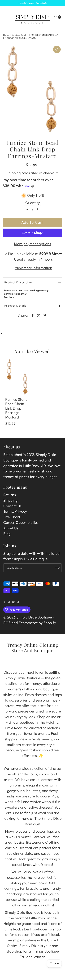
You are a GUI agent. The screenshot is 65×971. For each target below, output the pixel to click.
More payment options (32, 243)
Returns (9, 494)
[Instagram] (13, 602)
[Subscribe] (57, 567)
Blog (7, 533)
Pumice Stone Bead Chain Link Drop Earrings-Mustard (16, 408)
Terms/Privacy (15, 511)
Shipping (13, 173)
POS (7, 622)
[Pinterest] (9, 602)
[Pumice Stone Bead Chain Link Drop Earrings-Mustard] (17, 377)
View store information (33, 267)
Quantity (32, 203)
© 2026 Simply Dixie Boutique (27, 617)
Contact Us (12, 506)
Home (6, 35)
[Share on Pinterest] (44, 315)
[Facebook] (5, 602)
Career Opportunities (20, 522)
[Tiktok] (18, 602)
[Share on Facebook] (32, 315)
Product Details (15, 305)
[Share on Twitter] (38, 315)
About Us (10, 528)
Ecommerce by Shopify (37, 622)
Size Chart (11, 517)
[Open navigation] (5, 17)
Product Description (18, 282)
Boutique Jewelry (20, 35)
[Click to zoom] (57, 49)
